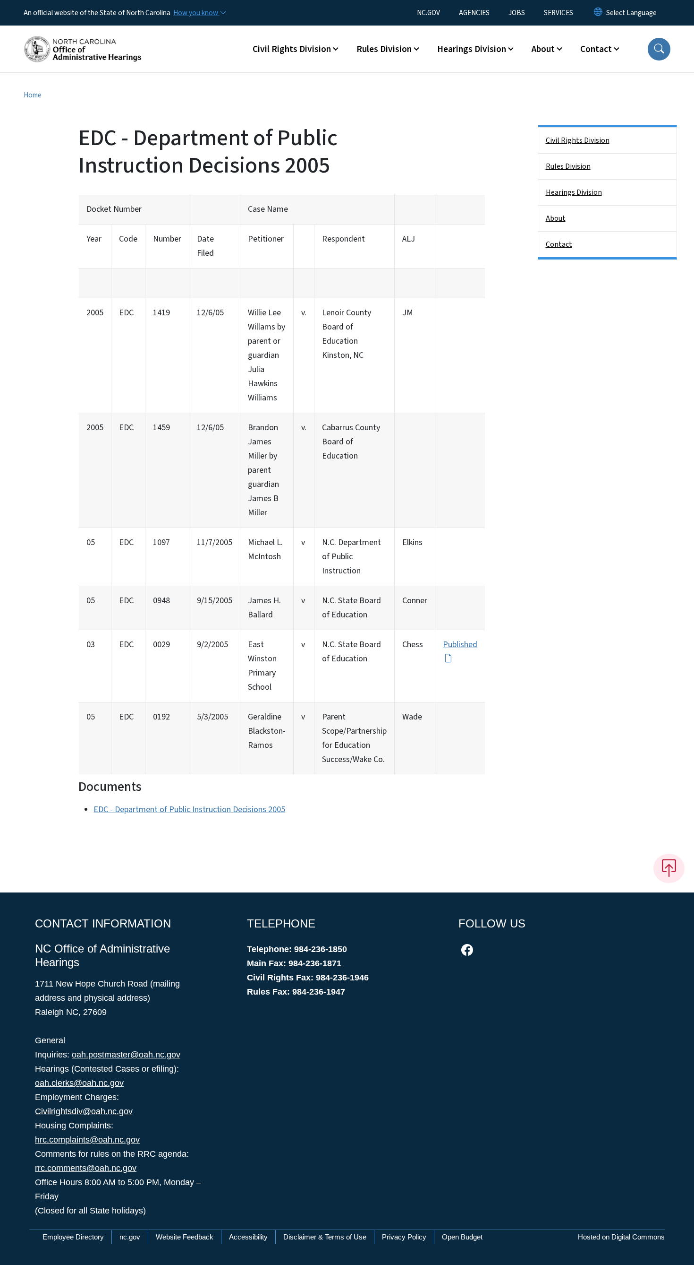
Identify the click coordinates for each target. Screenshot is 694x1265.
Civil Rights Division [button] (292, 49)
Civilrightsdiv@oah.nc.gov (84, 1111)
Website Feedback (184, 1237)
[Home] (83, 38)
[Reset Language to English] (598, 13)
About (556, 218)
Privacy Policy (404, 1237)
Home (33, 95)
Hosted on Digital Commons (621, 1237)
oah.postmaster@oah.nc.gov (126, 1054)
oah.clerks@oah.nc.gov (79, 1083)
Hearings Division (574, 192)
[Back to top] (669, 868)
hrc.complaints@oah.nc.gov (87, 1139)
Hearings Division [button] (471, 49)
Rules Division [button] (384, 49)
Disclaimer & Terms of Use (324, 1237)
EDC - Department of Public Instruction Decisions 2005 (189, 809)
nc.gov (129, 1237)
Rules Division (568, 166)
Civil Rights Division (577, 140)
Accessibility (248, 1237)
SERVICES (558, 13)
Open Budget (462, 1237)
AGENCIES (474, 13)
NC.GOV (428, 13)
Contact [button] (596, 49)
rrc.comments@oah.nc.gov (85, 1168)
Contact (559, 244)
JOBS (516, 13)
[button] (659, 49)
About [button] (543, 49)
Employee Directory (73, 1237)
